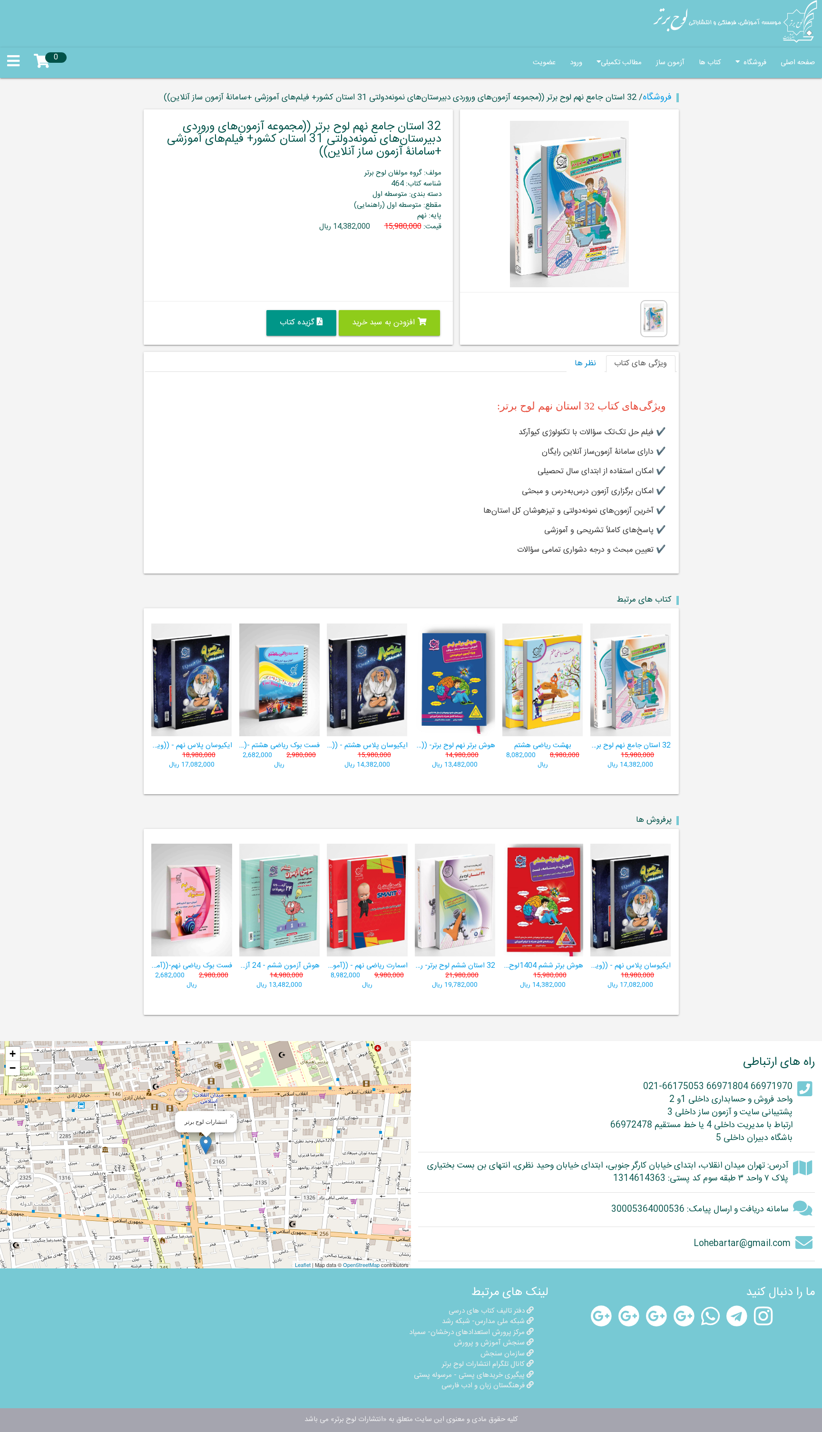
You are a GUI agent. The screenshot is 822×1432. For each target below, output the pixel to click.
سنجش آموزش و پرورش (490, 1343)
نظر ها (585, 363)
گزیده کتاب (298, 322)
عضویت (544, 62)
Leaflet (303, 1264)
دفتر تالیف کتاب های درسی (488, 1311)
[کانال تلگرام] (737, 1317)
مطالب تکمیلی (621, 62)
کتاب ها (710, 62)
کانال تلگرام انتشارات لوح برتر (484, 1364)
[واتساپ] (710, 1317)
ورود (576, 62)
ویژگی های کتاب (640, 363)
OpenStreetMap (361, 1264)
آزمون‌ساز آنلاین (587, 452)
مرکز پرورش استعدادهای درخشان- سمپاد (468, 1332)
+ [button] (13, 1054)
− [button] (13, 1068)
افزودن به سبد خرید (385, 322)
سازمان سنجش (503, 1354)
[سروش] (684, 1317)
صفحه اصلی (798, 62)
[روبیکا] (601, 1317)
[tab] (640, 363)
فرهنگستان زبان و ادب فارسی (484, 1386)
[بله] (629, 1317)
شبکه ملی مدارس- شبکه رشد (484, 1321)
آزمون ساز (670, 62)
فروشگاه (753, 62)
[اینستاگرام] (763, 1317)
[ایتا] (656, 1317)
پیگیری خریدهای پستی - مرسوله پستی (470, 1375)
